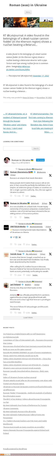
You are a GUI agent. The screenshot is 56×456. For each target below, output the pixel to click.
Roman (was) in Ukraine (28, 5)
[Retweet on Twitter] (16, 169)
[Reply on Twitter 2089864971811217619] (11, 244)
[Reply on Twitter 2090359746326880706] (11, 217)
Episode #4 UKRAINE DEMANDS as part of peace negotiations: (27, 352)
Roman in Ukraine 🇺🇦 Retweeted (30, 169)
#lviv (20, 66)
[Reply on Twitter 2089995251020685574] (11, 275)
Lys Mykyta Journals (11, 337)
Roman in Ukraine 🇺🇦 (20, 203)
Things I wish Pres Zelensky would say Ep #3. (20, 355)
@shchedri (35, 203)
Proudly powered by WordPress (15, 449)
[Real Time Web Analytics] (5, 455)
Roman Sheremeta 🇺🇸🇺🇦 (21, 172)
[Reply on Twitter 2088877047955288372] (11, 312)
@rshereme (41, 172)
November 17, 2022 (41, 76)
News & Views (28, 97)
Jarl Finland (15, 284)
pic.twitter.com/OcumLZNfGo (18, 69)
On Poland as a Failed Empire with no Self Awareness (24, 334)
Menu (28, 12)
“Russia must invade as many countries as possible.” (24, 427)
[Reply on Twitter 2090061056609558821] (11, 195)
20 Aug (44, 203)
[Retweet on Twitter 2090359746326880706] (16, 217)
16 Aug (36, 285)
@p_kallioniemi (31, 254)
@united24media (36, 227)
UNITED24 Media (18, 226)
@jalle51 (28, 285)
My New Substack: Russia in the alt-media (19, 411)
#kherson (26, 66)
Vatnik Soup (15, 254)
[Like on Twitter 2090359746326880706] (21, 217)
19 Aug (12, 175)
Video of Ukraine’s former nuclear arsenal (19, 377)
